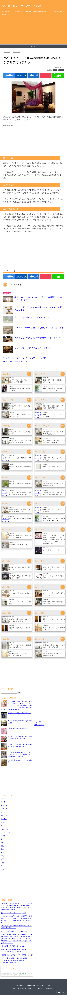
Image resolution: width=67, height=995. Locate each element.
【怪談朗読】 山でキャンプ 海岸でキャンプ (17, 955)
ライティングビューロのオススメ (52, 466)
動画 (2, 842)
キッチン (4, 805)
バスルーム (5, 829)
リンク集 (37, 722)
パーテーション (6, 832)
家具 (2, 852)
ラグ (24, 358)
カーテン (4, 802)
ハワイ (16, 358)
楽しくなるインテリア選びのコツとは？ (33, 348)
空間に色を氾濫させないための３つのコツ (34, 317)
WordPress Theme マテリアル (38, 985)
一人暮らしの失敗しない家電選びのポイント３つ (37, 337)
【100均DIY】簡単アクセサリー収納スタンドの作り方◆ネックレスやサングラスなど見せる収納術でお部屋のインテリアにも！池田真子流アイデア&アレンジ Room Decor (16, 705)
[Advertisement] (33, 31)
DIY (2, 799)
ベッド (3, 836)
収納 (2, 846)
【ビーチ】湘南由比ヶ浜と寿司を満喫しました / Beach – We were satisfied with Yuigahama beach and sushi (16, 960)
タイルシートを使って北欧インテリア (20, 458)
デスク (3, 822)
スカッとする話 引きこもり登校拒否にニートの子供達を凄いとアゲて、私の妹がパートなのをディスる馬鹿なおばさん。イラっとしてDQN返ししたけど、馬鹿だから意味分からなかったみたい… (16, 939)
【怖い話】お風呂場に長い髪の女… (13, 946)
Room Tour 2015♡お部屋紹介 (17, 729)
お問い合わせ (39, 725)
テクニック (61, 70)
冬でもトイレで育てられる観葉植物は (20, 484)
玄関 (2, 859)
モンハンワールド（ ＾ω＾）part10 (52, 550)
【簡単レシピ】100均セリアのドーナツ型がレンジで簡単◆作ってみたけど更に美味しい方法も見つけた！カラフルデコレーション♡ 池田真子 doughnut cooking (53, 539)
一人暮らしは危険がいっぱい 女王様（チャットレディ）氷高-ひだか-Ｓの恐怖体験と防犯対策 (20, 754)
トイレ (3, 826)
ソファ (7, 358)
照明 (2, 856)
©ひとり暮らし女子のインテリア (25, 988)
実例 (2, 849)
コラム (55, 70)
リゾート (33, 358)
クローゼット (5, 809)
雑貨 (2, 869)
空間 (2, 863)
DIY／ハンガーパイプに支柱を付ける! (14, 931)
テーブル (4, 819)
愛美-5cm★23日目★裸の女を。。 (19, 713)
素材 (43, 358)
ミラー (3, 839)
